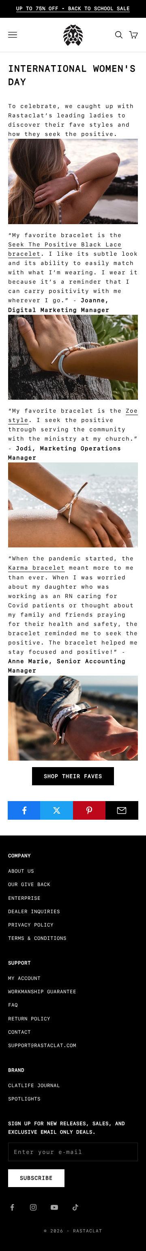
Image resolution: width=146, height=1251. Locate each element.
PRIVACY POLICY (31, 925)
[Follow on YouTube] (54, 1207)
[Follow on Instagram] (33, 1207)
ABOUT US (21, 871)
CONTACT (19, 1032)
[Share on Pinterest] (89, 810)
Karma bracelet (36, 567)
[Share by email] (122, 810)
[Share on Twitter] (57, 810)
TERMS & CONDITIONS (37, 938)
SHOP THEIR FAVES (73, 776)
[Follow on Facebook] (12, 1207)
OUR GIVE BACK (29, 884)
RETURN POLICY (29, 1018)
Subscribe (36, 1178)
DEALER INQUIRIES (34, 911)
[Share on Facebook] (24, 810)
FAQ (13, 1005)
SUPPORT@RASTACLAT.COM (42, 1045)
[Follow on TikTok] (75, 1207)
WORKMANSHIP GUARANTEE (42, 991)
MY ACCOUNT (24, 978)
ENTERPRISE (24, 898)
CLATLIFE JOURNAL (34, 1085)
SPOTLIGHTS (24, 1099)
